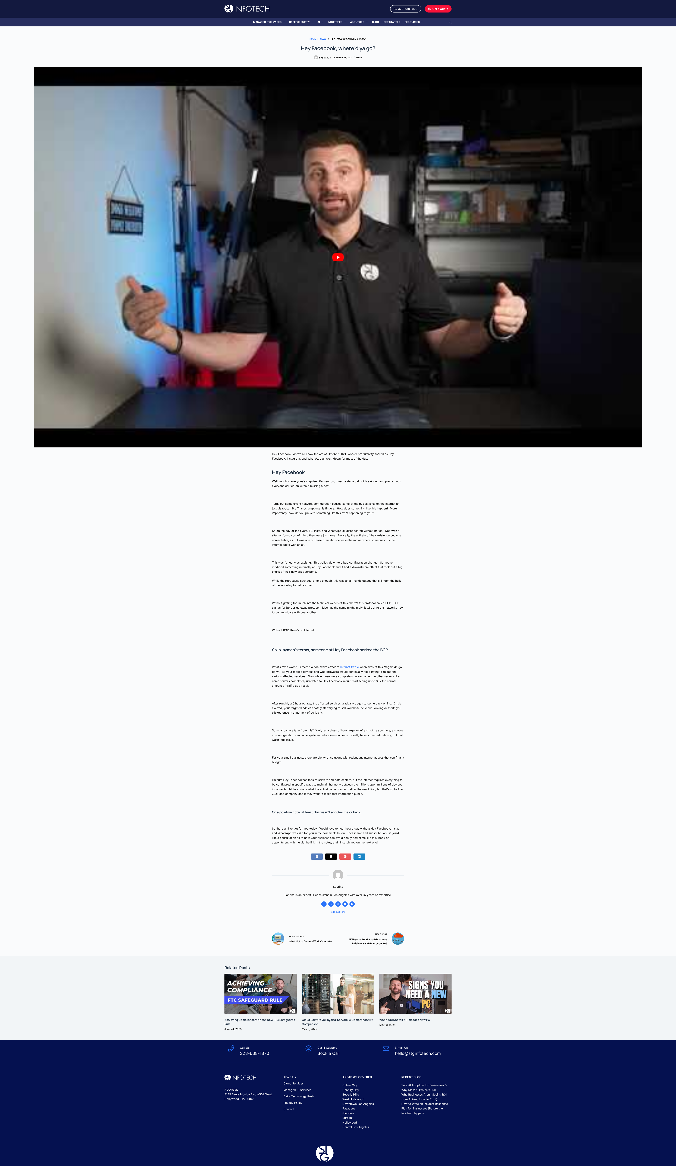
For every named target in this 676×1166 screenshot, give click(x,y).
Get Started (391, 21)
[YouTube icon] (352, 904)
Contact (288, 1109)
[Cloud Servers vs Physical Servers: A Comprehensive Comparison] (338, 994)
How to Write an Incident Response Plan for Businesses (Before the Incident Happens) (424, 1108)
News (359, 57)
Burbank (347, 1117)
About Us (289, 1077)
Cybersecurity (299, 21)
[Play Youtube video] (338, 257)
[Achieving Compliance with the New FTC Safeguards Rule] (260, 994)
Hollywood (349, 1122)
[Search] (450, 22)
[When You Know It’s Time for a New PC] (415, 994)
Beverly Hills (350, 1094)
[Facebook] (317, 856)
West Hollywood (353, 1099)
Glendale (348, 1113)
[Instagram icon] (345, 904)
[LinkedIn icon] (331, 904)
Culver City (349, 1085)
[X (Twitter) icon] (338, 904)
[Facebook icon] (324, 904)
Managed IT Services (267, 21)
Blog (375, 21)
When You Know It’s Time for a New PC (405, 1020)
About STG (357, 21)
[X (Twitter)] (331, 856)
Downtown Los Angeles (358, 1104)
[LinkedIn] (359, 856)
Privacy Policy (292, 1102)
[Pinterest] (345, 856)
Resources (412, 21)
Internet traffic (349, 667)
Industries (335, 21)
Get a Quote (440, 9)
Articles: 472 (338, 912)
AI (318, 21)
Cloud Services (293, 1083)
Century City (350, 1089)
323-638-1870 (407, 9)
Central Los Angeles (355, 1127)
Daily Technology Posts (299, 1096)
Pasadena (348, 1108)
